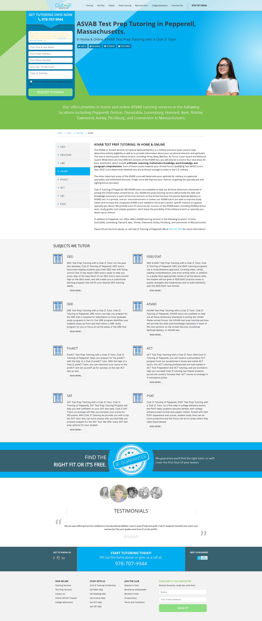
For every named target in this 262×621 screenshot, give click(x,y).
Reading (96, 46)
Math (83, 46)
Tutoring (89, 5)
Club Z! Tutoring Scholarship (103, 585)
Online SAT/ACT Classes (66, 598)
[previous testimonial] (66, 512)
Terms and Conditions (36, 40)
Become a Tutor (141, 5)
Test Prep (101, 5)
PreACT (64, 179)
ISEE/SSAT (66, 155)
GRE (62, 163)
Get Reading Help (98, 593)
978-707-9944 (199, 5)
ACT (62, 187)
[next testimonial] (195, 512)
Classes (111, 5)
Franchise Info (177, 5)
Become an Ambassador (135, 589)
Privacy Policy (62, 38)
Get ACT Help (96, 602)
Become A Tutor (131, 593)
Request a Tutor (131, 585)
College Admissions (160, 5)
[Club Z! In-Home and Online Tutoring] (63, 6)
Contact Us (60, 593)
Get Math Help (96, 589)
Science (110, 46)
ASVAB (64, 171)
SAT (62, 195)
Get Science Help (97, 598)
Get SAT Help (96, 606)
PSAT (63, 204)
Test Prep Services (63, 589)
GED (62, 146)
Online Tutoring (125, 5)
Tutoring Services (63, 585)
